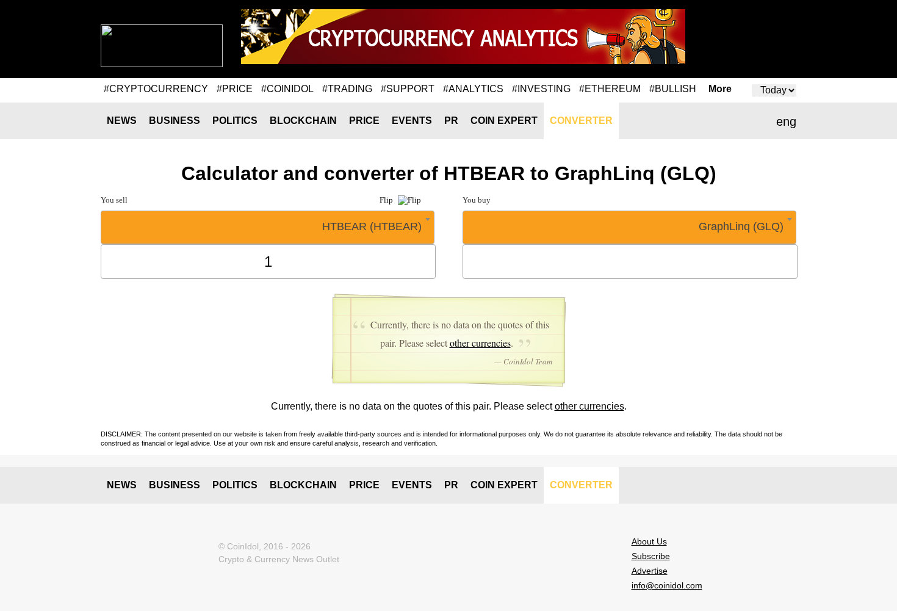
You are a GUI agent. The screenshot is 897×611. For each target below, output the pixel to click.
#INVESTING (541, 89)
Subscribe (651, 556)
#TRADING (347, 89)
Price (364, 120)
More (720, 89)
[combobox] (267, 227)
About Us (649, 541)
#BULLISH (672, 89)
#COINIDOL (287, 89)
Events (412, 120)
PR (451, 120)
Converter (581, 120)
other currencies (480, 342)
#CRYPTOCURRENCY (156, 89)
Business (174, 120)
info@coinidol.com (667, 585)
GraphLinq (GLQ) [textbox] (741, 226)
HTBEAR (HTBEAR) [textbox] (372, 226)
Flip (387, 199)
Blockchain (303, 120)
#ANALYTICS (473, 89)
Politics (235, 120)
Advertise (650, 571)
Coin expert (504, 120)
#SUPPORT (407, 89)
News (122, 120)
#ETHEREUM (610, 89)
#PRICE (235, 89)
